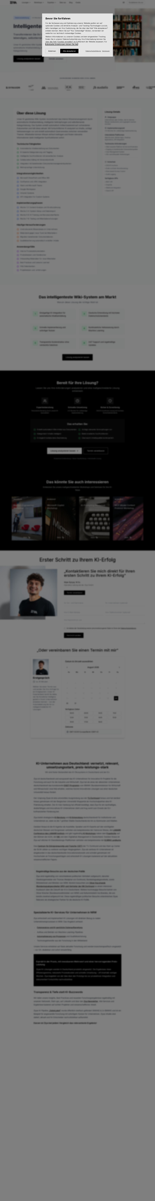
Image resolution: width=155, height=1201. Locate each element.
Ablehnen (52, 51)
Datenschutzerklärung (93, 51)
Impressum (106, 51)
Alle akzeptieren (69, 51)
